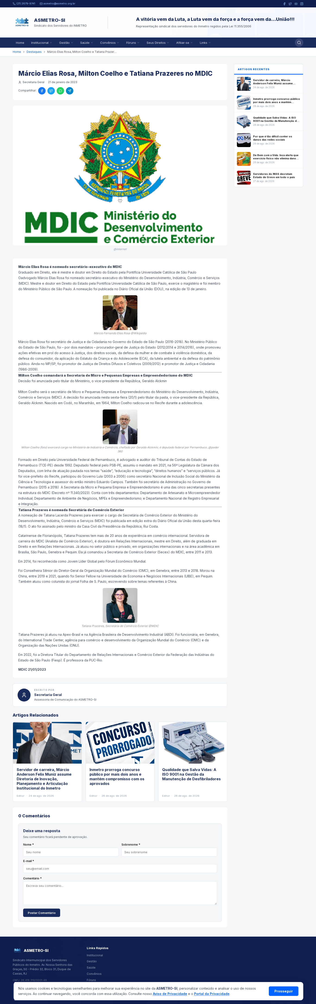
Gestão (64, 42)
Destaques (34, 52)
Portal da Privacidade (211, 994)
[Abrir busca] (299, 42)
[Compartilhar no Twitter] (51, 90)
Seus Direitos (156, 42)
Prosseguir (283, 991)
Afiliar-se (182, 42)
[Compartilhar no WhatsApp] (60, 90)
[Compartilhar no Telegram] (69, 90)
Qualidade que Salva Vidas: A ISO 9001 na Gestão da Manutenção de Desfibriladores (191, 774)
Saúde (85, 42)
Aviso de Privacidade (170, 994)
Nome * (28, 844)
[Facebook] (284, 3)
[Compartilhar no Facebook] (42, 90)
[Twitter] (290, 3)
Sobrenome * (130, 844)
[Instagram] (301, 3)
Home (20, 42)
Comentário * (32, 878)
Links (203, 42)
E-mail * (28, 861)
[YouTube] (295, 3)
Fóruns (131, 42)
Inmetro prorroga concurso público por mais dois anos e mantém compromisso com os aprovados (117, 776)
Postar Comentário (42, 913)
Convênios (108, 42)
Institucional (40, 42)
